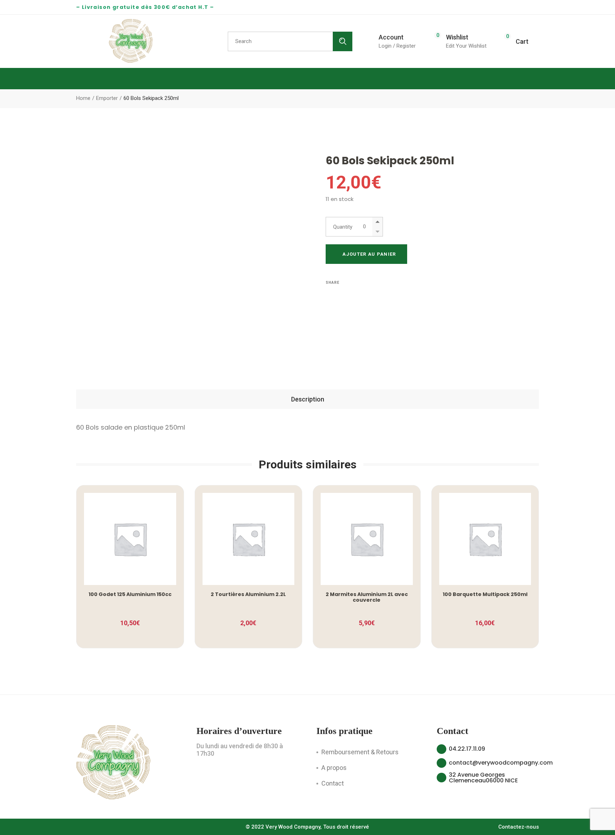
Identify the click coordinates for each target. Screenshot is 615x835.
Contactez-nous (518, 827)
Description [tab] (307, 399)
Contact (332, 783)
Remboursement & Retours (360, 752)
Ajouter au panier (369, 254)
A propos (334, 767)
